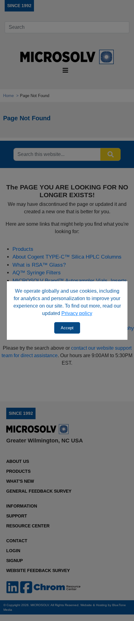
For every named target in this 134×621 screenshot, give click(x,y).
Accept (67, 328)
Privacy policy (76, 313)
